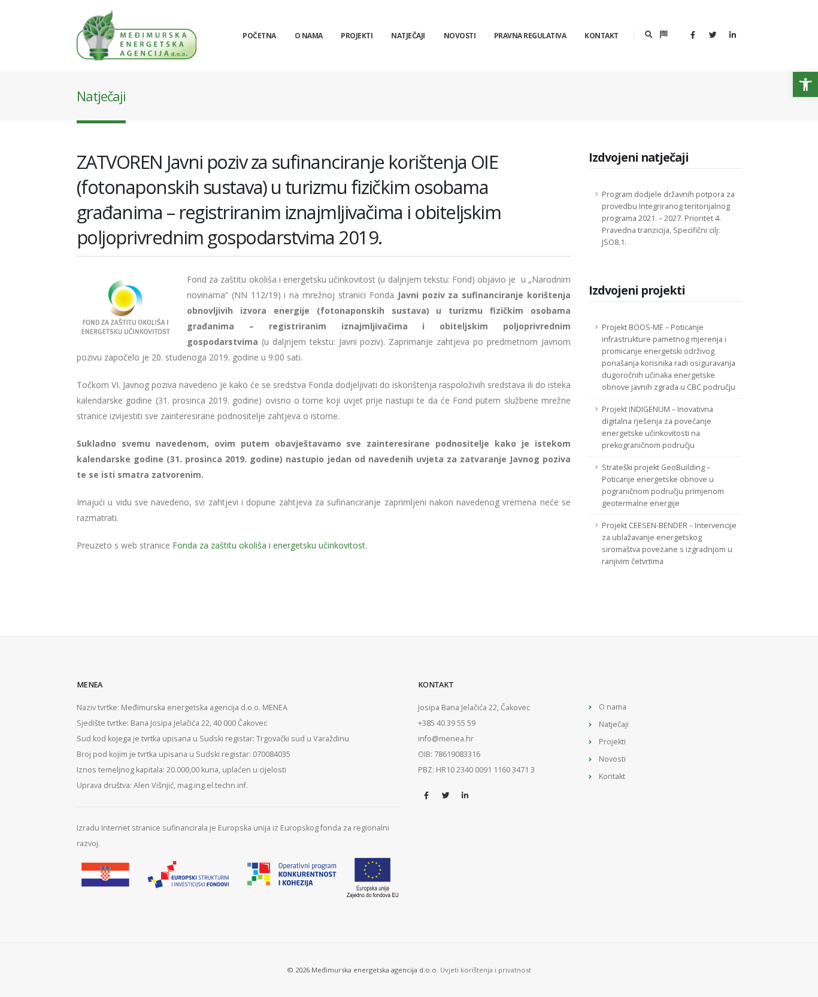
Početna (259, 36)
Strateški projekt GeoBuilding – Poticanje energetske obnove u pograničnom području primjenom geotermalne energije (663, 485)
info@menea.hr (446, 739)
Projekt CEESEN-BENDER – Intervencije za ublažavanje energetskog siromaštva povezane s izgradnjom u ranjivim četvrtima (669, 543)
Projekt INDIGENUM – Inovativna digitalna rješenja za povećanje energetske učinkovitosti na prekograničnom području (657, 427)
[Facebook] (692, 34)
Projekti (356, 36)
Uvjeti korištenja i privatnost (485, 969)
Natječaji (408, 36)
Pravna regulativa (530, 36)
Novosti (460, 36)
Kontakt (601, 36)
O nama (309, 36)
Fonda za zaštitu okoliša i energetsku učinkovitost (268, 545)
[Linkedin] (732, 34)
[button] (805, 84)
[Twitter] (712, 34)
